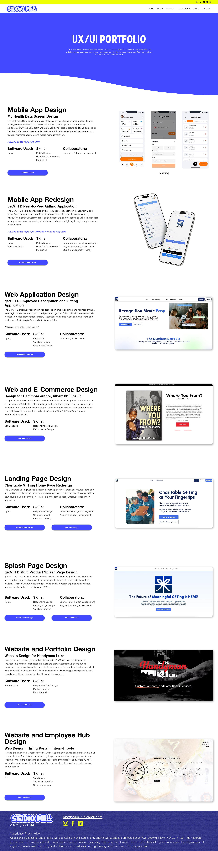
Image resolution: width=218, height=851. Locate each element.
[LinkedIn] (200, 2)
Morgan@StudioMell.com (82, 817)
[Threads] (207, 2)
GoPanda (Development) (72, 338)
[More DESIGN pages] (174, 8)
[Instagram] (197, 2)
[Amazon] (210, 2)
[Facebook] (204, 2)
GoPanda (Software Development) (80, 153)
